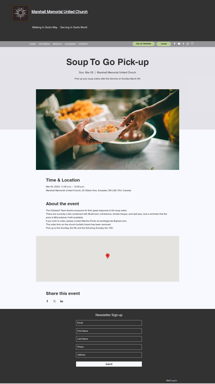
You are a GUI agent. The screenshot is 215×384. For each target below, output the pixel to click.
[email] (187, 43)
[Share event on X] (54, 301)
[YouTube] (179, 43)
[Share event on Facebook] (47, 301)
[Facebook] (183, 43)
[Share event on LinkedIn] (61, 301)
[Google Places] (174, 43)
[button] (192, 43)
